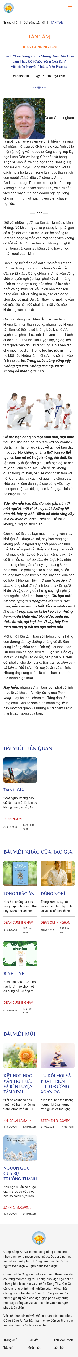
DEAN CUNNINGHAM (39, 46)
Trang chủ (10, 22)
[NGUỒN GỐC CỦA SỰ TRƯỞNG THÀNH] (20, 1148)
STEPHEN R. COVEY (55, 1120)
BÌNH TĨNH (14, 973)
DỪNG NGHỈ (53, 893)
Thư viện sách (63, 1340)
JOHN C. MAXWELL (17, 1207)
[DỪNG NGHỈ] (58, 873)
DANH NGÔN (12, 818)
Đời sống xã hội (34, 22)
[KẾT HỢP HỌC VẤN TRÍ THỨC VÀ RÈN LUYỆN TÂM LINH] (20, 1055)
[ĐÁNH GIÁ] (20, 770)
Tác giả (8, 1347)
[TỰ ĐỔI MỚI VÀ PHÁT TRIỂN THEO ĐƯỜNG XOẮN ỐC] (58, 1055)
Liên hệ (59, 1347)
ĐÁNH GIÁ (13, 790)
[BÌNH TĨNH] (20, 953)
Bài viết (33, 1340)
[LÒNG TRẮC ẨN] (20, 873)
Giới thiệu (34, 1347)
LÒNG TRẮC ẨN (18, 893)
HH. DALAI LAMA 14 (17, 1120)
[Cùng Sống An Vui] (39, 1238)
